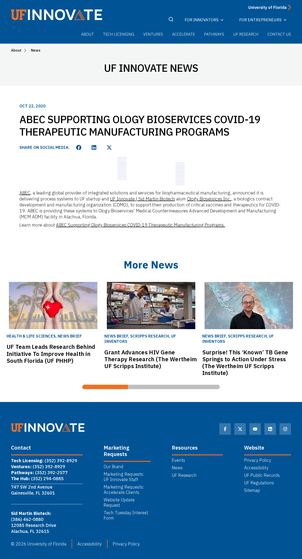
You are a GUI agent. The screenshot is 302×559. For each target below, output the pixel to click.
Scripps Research (149, 336)
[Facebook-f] (225, 429)
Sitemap (252, 490)
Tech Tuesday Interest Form (126, 515)
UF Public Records (262, 475)
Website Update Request (119, 502)
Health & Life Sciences (31, 336)
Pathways (214, 34)
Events (178, 460)
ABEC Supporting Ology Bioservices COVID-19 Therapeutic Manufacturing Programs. (140, 225)
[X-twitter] (240, 429)
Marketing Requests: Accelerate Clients (124, 489)
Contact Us (279, 34)
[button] (79, 147)
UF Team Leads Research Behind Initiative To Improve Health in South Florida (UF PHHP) (51, 353)
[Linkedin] (270, 429)
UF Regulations (259, 482)
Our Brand (113, 466)
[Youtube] (255, 429)
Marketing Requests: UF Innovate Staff (124, 477)
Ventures (153, 34)
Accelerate (183, 34)
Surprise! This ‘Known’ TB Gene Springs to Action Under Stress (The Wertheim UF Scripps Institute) (245, 362)
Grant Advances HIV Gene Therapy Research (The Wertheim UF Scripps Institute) (150, 359)
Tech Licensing (118, 34)
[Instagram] (285, 429)
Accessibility (256, 467)
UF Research (245, 34)
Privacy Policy (257, 460)
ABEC (24, 193)
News (177, 467)
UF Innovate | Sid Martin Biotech (142, 199)
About (87, 34)
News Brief (70, 336)
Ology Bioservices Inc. (209, 199)
